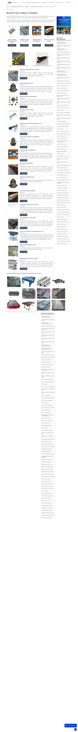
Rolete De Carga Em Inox (61, 136)
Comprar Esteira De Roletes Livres (47, 354)
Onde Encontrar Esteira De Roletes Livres (63, 102)
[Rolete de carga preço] (43, 305)
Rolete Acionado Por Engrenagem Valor (63, 119)
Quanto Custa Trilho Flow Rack (63, 214)
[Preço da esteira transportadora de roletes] (58, 282)
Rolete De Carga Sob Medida (62, 146)
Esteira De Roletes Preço (61, 93)
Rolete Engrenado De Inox (62, 175)
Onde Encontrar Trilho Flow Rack (63, 241)
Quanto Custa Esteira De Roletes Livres (63, 78)
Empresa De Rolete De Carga (62, 190)
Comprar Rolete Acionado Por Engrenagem (63, 183)
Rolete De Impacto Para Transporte (63, 165)
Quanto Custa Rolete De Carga (63, 105)
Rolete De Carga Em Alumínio (62, 131)
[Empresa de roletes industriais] (14, 305)
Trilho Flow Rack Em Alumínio (62, 221)
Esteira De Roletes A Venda (62, 85)
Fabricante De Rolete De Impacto (63, 197)
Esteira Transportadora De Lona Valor (63, 65)
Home (23, 2)
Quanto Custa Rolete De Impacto (63, 107)
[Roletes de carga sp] (14, 293)
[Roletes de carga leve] (28, 282)
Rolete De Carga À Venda (62, 151)
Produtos (51, 2)
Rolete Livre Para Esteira (61, 207)
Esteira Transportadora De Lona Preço (63, 58)
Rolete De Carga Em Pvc (61, 138)
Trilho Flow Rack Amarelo (62, 219)
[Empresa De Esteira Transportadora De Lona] (13, 127)
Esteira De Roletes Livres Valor (63, 90)
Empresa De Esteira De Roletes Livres (64, 83)
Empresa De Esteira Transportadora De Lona (62, 49)
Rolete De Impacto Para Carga (62, 156)
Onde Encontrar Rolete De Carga (63, 200)
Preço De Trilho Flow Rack (62, 243)
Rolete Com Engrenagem (61, 121)
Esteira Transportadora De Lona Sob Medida (63, 62)
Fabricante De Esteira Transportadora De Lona (62, 71)
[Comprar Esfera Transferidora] (13, 154)
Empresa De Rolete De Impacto (62, 192)
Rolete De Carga (60, 128)
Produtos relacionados (61, 38)
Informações (44, 2)
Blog (63, 2)
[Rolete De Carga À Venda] (18, 58)
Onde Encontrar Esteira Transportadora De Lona (62, 75)
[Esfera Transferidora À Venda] (13, 255)
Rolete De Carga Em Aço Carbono (63, 133)
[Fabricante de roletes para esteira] (43, 293)
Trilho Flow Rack (60, 217)
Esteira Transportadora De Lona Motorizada (63, 55)
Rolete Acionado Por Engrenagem (63, 112)
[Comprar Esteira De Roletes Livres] (13, 80)
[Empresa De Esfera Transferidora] (13, 100)
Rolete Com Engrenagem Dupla (63, 126)
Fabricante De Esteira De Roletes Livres (63, 99)
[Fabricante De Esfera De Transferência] (13, 141)
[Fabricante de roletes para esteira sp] (58, 293)
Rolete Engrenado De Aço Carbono (64, 172)
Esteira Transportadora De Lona (63, 52)
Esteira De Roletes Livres (61, 88)
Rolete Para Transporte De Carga (63, 179)
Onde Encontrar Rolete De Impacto (63, 202)
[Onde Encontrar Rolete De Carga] (13, 269)
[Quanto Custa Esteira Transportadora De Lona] (13, 235)
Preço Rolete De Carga (45, 478)
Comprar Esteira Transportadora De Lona (63, 46)
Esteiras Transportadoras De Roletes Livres (62, 96)
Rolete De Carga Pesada (61, 144)
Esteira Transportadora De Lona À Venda (63, 68)
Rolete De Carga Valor (61, 149)
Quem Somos (58, 2)
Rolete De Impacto (60, 153)
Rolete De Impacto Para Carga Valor (62, 162)
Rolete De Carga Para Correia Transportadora (62, 141)
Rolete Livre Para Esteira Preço (63, 209)
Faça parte (67, 2)
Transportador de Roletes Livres (32, 2)
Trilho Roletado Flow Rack (62, 231)
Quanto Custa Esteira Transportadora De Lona (62, 43)
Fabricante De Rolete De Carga (63, 195)
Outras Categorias (47, 313)
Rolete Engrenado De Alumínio (63, 170)
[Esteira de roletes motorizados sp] (58, 305)
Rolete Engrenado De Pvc (62, 177)
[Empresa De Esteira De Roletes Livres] (13, 205)
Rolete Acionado (60, 110)
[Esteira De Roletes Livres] (13, 120)
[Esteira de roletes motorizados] (28, 305)
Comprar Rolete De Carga (62, 185)
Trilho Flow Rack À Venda (62, 229)
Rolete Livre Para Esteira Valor (63, 212)
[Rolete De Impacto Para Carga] (13, 228)
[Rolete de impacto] (28, 293)
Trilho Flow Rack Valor (61, 226)
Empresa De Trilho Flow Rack (62, 236)
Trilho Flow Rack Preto (61, 224)
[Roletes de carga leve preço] (43, 282)
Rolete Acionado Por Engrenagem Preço (63, 115)
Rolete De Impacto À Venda (62, 167)
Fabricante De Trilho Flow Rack (63, 238)
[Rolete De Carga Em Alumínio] (13, 201)
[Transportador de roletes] (14, 282)
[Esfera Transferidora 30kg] (13, 87)
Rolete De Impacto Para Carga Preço (62, 159)
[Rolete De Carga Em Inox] (13, 174)
